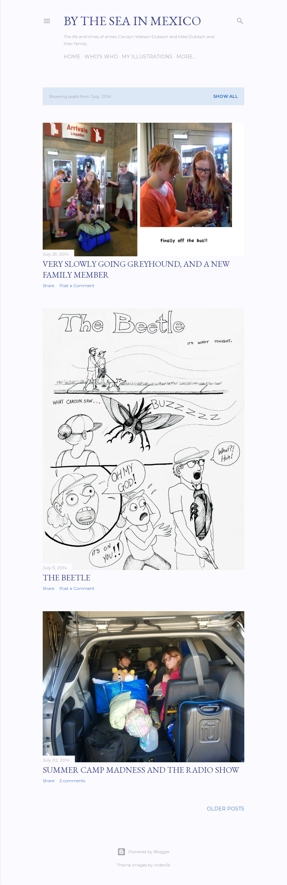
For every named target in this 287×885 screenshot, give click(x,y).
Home (72, 56)
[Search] (240, 19)
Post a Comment (76, 285)
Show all (225, 96)
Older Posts (225, 809)
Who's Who (101, 56)
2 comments (72, 780)
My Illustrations (147, 56)
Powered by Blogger (149, 851)
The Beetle (66, 577)
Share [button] (48, 285)
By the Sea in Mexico (132, 21)
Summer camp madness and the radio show (141, 769)
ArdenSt (162, 865)
